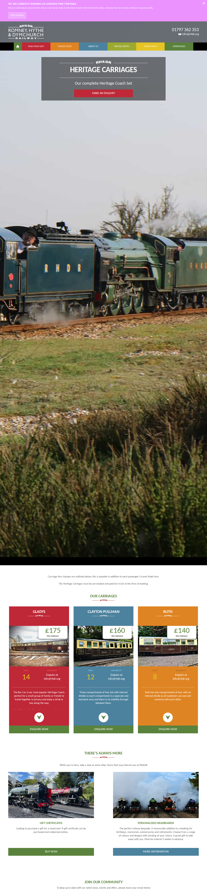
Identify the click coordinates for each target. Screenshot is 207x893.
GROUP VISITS (150, 46)
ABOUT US (93, 46)
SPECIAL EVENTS (121, 46)
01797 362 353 (185, 30)
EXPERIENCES (179, 46)
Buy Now (51, 851)
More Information (156, 851)
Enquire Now (39, 729)
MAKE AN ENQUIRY (103, 93)
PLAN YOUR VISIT (36, 46)
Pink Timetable (17, 15)
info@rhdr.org (190, 34)
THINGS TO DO (64, 46)
